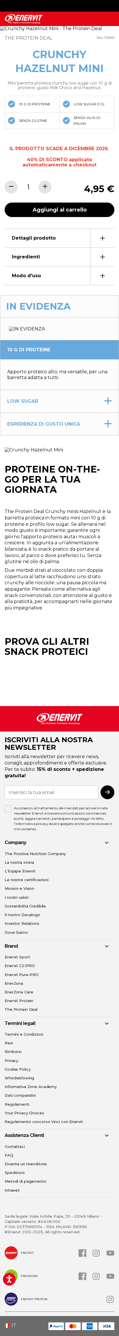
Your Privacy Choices (24, 1113)
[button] (13, 1325)
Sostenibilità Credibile (25, 906)
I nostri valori (17, 897)
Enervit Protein (19, 1000)
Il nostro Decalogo (22, 914)
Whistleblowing (19, 1078)
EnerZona (14, 983)
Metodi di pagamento (26, 1181)
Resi (9, 1043)
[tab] (59, 238)
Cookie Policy (17, 1069)
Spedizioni (15, 1172)
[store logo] (23, 19)
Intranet (12, 1190)
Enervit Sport (17, 957)
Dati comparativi (20, 1095)
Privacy (11, 1060)
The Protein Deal (21, 1009)
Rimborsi (13, 1051)
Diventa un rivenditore (26, 1164)
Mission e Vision (19, 888)
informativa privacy (32, 824)
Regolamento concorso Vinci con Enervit (44, 1121)
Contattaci (15, 1146)
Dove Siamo (16, 932)
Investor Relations (22, 923)
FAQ (9, 1155)
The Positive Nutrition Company (35, 853)
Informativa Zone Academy (31, 1086)
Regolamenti (17, 1104)
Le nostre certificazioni (27, 879)
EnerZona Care (19, 992)
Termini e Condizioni (24, 1034)
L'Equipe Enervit (20, 871)
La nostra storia (19, 862)
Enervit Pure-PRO (22, 974)
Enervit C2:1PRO (20, 965)
